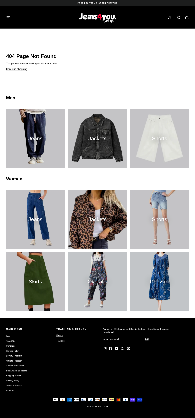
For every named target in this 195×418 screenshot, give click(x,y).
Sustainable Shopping (16, 370)
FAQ (8, 336)
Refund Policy (12, 351)
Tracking (60, 341)
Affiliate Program (14, 361)
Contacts (10, 346)
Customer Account (15, 365)
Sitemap (10, 390)
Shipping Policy (13, 375)
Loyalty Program (14, 356)
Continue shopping (16, 69)
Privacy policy (12, 380)
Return (59, 335)
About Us (10, 341)
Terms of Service (14, 385)
